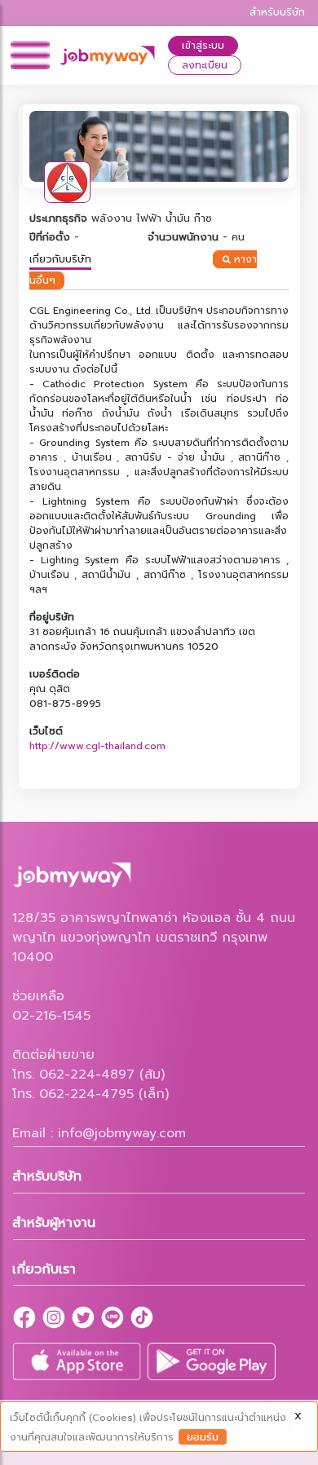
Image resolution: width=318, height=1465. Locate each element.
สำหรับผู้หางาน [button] (53, 1223)
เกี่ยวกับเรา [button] (44, 1269)
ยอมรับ (203, 1437)
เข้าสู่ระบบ (203, 45)
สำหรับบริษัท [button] (47, 1176)
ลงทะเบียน (204, 65)
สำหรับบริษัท (277, 12)
